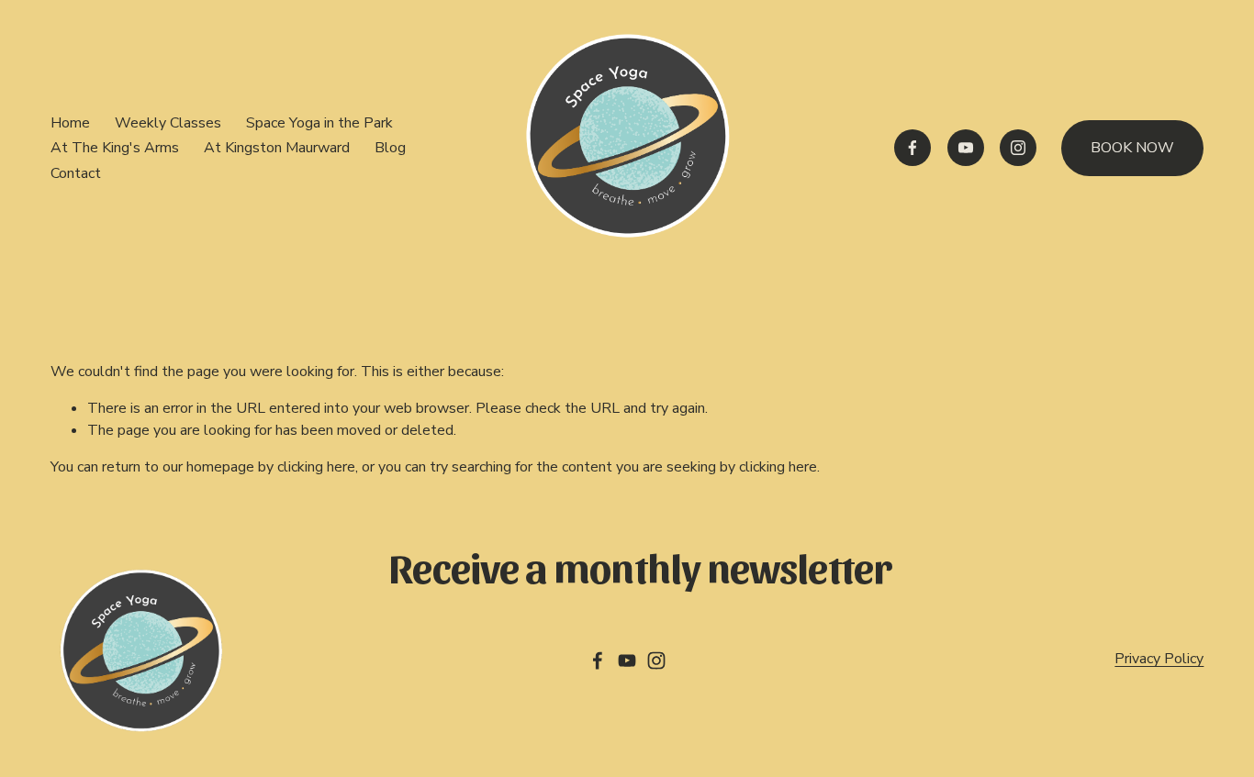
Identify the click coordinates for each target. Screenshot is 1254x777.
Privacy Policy (1159, 659)
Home (70, 123)
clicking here (316, 467)
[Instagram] (1018, 147)
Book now (1132, 148)
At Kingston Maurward (277, 148)
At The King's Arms (114, 148)
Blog (390, 148)
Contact (75, 173)
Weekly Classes (168, 123)
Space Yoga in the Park (319, 123)
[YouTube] (965, 147)
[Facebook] (912, 147)
